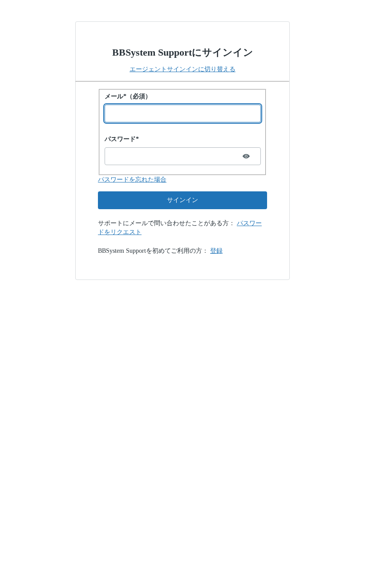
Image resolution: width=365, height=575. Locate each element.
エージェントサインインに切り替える (182, 69)
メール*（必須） (128, 96)
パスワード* (122, 139)
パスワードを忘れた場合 (132, 179)
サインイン (182, 200)
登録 (216, 250)
